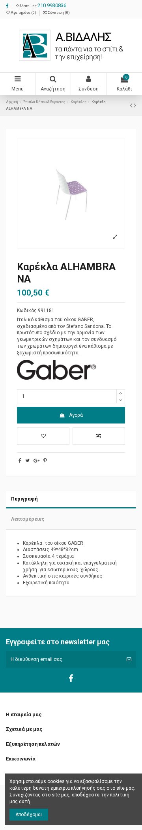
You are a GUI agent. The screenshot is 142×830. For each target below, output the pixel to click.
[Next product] (135, 105)
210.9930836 (51, 5)
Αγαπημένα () (23, 12)
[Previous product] (132, 105)
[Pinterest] (45, 460)
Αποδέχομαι (28, 814)
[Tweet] (27, 460)
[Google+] (36, 460)
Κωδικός (27, 310)
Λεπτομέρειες (28, 519)
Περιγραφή (24, 499)
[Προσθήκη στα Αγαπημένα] (43, 436)
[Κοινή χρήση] (20, 460)
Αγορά (76, 415)
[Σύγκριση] (99, 436)
